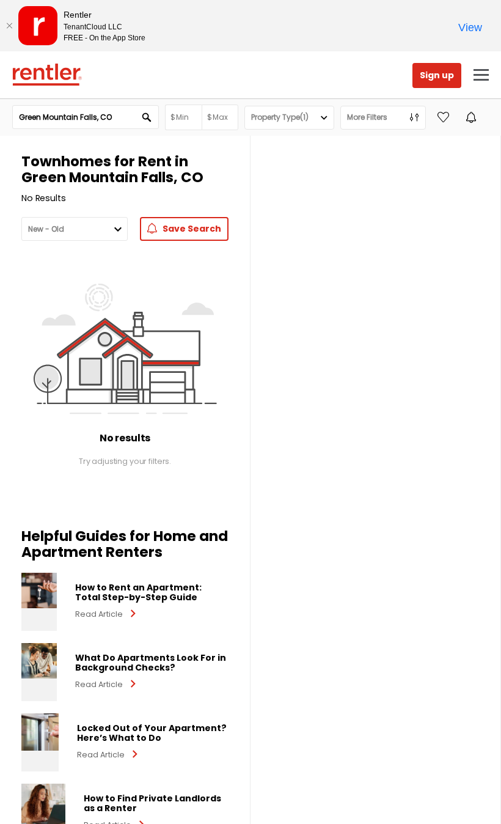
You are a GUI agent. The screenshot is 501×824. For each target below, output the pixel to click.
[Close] (9, 25)
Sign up (437, 75)
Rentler (47, 75)
